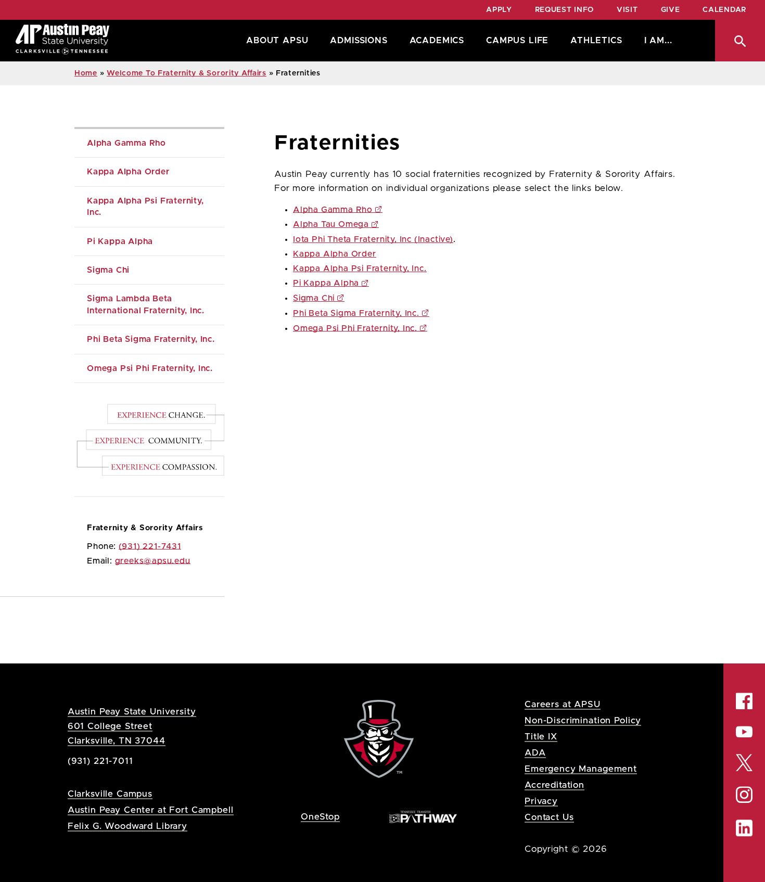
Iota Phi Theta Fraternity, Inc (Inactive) (373, 239)
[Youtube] (744, 731)
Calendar (724, 10)
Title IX (541, 736)
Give (670, 10)
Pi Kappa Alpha (120, 241)
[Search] (740, 40)
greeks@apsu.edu (152, 561)
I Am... (658, 40)
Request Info (564, 10)
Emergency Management (581, 768)
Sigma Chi (108, 270)
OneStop (320, 816)
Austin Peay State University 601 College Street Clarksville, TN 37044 (132, 726)
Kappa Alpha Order (128, 172)
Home (85, 73)
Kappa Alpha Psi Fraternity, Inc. (146, 206)
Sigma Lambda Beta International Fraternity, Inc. (146, 304)
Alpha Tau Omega (331, 224)
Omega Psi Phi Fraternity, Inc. (150, 368)
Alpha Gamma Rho (126, 143)
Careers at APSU (563, 704)
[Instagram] (744, 794)
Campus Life (517, 40)
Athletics (596, 40)
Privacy (541, 801)
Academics (437, 40)
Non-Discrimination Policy (583, 720)
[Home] (62, 40)
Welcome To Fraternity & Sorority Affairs (186, 73)
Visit (627, 10)
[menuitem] (274, 40)
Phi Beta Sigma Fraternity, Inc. (151, 339)
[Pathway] (423, 816)
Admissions (358, 40)
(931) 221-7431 (150, 546)
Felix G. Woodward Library (127, 826)
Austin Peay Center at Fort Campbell (151, 810)
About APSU (277, 40)
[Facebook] (744, 701)
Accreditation (554, 785)
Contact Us (549, 817)
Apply (499, 10)
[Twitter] (744, 761)
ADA (535, 752)
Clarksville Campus (110, 793)
